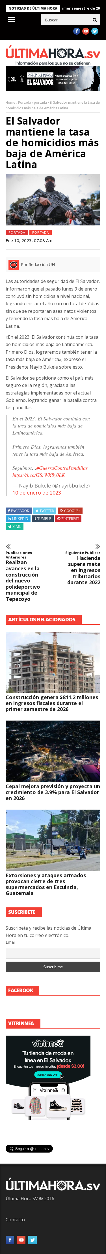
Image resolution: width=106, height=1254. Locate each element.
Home (10, 102)
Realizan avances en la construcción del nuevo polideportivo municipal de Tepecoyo (23, 576)
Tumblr (44, 519)
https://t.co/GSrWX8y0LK (38, 474)
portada (40, 102)
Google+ (72, 511)
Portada (24, 102)
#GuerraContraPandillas (62, 467)
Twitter (47, 511)
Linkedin (20, 519)
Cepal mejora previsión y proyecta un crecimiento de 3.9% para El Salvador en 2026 (53, 792)
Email (11, 942)
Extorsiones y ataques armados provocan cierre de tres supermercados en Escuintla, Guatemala (46, 884)
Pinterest (70, 519)
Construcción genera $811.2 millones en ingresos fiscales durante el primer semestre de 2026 (52, 703)
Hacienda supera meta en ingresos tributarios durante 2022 (82, 568)
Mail (16, 527)
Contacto (15, 1220)
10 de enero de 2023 (36, 492)
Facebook (20, 511)
